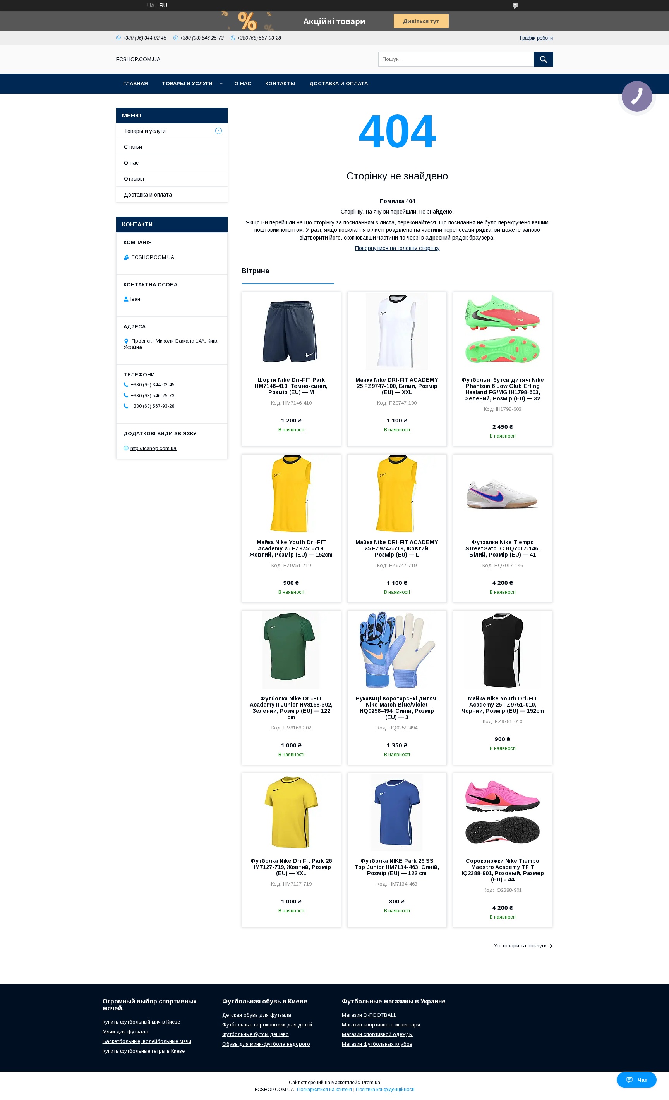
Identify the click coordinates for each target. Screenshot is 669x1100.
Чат (642, 1080)
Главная (135, 83)
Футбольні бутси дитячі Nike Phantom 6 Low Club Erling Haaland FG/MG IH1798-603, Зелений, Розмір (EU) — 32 (502, 389)
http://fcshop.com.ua (153, 448)
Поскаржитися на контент (324, 1089)
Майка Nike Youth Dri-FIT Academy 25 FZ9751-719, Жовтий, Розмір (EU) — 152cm (291, 548)
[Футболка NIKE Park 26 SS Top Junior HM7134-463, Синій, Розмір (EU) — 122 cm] (397, 812)
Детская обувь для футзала (256, 1015)
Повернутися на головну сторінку (397, 248)
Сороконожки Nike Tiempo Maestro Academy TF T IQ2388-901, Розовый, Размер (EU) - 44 (502, 870)
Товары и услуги (187, 83)
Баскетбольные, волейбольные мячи (147, 1041)
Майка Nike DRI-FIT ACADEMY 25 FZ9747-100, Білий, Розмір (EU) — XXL (396, 386)
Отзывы (134, 179)
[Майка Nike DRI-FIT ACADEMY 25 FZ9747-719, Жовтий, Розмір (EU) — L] (397, 493)
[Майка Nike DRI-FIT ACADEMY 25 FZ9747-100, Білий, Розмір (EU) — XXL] (397, 331)
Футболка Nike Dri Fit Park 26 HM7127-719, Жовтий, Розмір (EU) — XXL (291, 867)
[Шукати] (543, 59)
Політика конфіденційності (385, 1089)
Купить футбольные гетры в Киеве (144, 1051)
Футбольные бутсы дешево (255, 1034)
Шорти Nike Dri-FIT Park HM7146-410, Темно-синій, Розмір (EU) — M (291, 386)
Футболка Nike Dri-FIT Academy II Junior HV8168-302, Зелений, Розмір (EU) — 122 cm (291, 707)
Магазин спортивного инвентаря (381, 1025)
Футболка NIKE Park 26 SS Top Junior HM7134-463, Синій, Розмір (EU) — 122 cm (397, 867)
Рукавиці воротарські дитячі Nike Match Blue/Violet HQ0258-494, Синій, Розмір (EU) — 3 (397, 707)
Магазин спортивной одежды (377, 1034)
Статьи (133, 147)
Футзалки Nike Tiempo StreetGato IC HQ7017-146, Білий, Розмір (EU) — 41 (502, 548)
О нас (242, 83)
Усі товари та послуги (520, 945)
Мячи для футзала (125, 1031)
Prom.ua (371, 1082)
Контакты (280, 83)
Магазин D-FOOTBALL (369, 1015)
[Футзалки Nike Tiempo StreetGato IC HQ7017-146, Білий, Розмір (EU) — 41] (502, 493)
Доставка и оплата (338, 83)
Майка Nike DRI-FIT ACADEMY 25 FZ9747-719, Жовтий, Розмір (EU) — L (396, 548)
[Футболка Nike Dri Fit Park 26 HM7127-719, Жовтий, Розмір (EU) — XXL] (291, 812)
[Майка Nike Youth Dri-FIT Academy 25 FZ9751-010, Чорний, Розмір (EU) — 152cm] (502, 649)
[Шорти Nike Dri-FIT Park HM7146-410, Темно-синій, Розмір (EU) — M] (291, 331)
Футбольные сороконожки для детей (267, 1025)
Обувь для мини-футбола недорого (266, 1044)
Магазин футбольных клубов (377, 1044)
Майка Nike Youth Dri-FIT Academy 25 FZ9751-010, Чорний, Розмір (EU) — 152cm (502, 704)
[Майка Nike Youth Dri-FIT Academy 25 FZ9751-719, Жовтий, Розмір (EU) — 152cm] (291, 493)
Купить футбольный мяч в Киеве (141, 1022)
